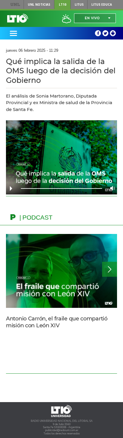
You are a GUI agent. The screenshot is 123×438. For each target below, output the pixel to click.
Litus (79, 4)
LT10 (62, 4)
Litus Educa (101, 4)
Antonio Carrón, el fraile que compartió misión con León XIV (56, 322)
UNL (15, 4)
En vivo (92, 18)
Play (11, 188)
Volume (111, 188)
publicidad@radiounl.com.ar (61, 430)
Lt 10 (17, 18)
